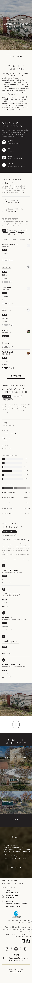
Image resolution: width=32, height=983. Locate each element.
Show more (16, 376)
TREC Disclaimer (25, 931)
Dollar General (6, 287)
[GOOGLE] (25, 949)
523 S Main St (6, 268)
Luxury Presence (16, 960)
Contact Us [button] (16, 867)
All (4, 230)
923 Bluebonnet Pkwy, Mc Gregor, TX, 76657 (14, 619)
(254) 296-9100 (11, 898)
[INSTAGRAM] (11, 949)
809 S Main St (6, 311)
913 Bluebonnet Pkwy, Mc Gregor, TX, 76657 (14, 666)
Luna (3, 309)
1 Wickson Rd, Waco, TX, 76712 (10, 595)
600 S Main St (6, 246)
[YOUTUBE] (16, 949)
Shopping (23, 230)
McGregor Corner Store (9, 244)
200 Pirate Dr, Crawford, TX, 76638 (12, 572)
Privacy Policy (16, 972)
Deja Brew (5, 266)
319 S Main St (6, 354)
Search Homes (16, 57)
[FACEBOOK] (7, 949)
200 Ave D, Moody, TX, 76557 (10, 643)
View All (16, 819)
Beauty (13, 234)
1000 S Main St (6, 289)
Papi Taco (5, 330)
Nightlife (21, 234)
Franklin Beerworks (8, 352)
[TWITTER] (20, 949)
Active (6, 234)
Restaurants (12, 230)
